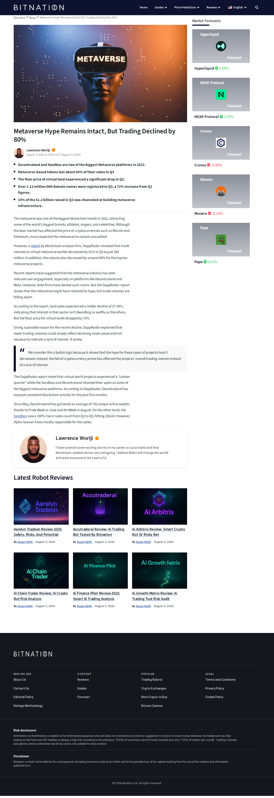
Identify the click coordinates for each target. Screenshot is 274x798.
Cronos (200, 165)
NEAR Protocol (206, 116)
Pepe (198, 262)
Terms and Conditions (220, 679)
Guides (159, 7)
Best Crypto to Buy (154, 697)
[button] (257, 7)
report (36, 246)
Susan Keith (25, 542)
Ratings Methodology (28, 705)
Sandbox (20, 416)
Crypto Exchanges (153, 688)
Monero (200, 213)
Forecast (83, 697)
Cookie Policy (214, 697)
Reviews (212, 7)
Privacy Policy (214, 688)
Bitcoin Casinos (152, 705)
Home (143, 7)
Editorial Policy (23, 697)
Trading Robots (151, 679)
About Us (19, 679)
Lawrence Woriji (74, 438)
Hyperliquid (204, 68)
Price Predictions (185, 7)
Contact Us (21, 688)
